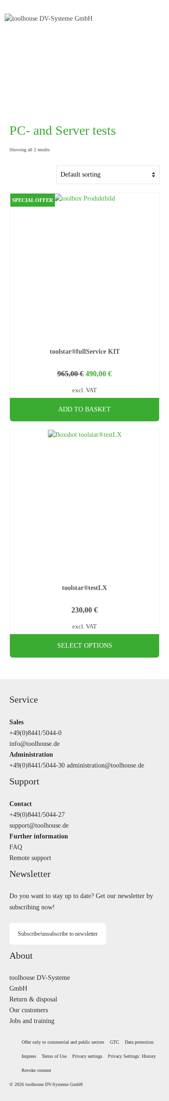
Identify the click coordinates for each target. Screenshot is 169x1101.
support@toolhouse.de (39, 825)
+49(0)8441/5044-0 (35, 733)
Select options (84, 645)
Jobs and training (31, 1020)
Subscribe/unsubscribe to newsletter (58, 933)
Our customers (28, 1010)
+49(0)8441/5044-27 (37, 814)
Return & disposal (33, 999)
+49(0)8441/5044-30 (37, 765)
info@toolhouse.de (34, 743)
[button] (87, 1056)
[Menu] (152, 19)
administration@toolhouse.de (105, 765)
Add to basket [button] (84, 409)
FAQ (15, 847)
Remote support (30, 857)
